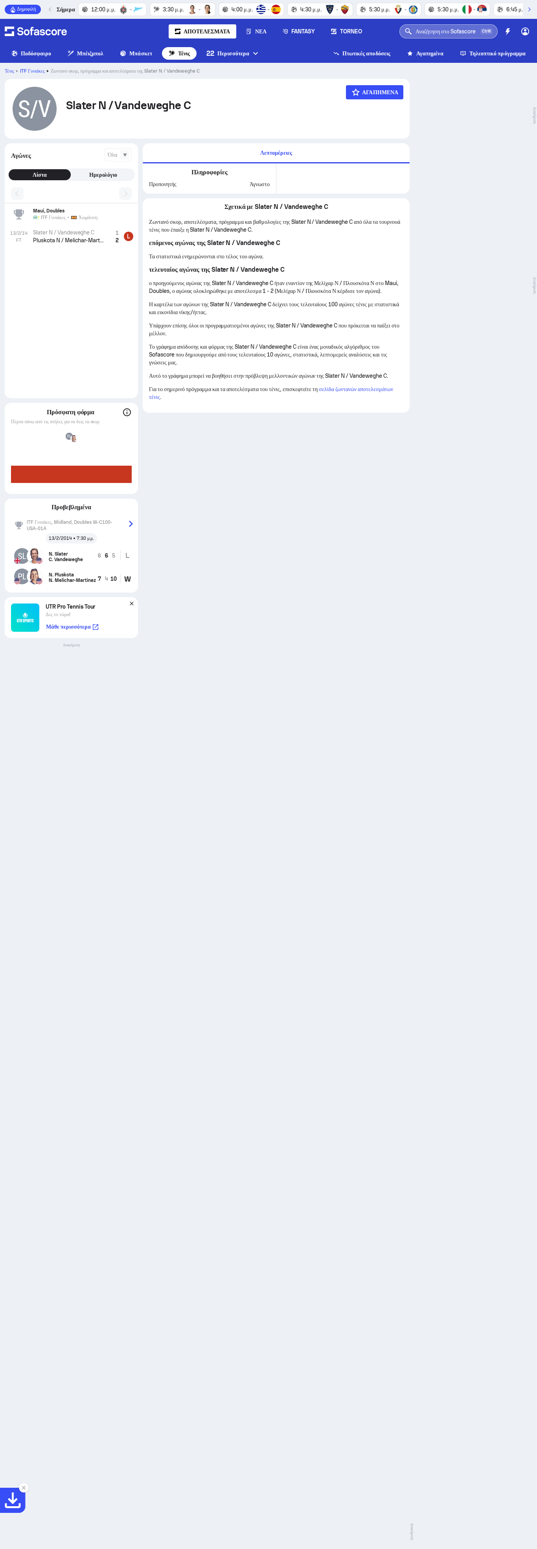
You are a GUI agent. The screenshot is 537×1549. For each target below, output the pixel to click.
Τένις (184, 53)
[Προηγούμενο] (50, 9)
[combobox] (118, 154)
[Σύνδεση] (525, 31)
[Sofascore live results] (36, 31)
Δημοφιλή (26, 9)
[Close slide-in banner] (23, 1487)
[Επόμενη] (529, 9)
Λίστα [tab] (40, 175)
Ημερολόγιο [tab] (103, 175)
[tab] (276, 153)
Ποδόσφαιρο (36, 53)
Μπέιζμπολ (90, 53)
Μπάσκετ (140, 53)
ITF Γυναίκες (32, 71)
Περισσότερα (227, 53)
